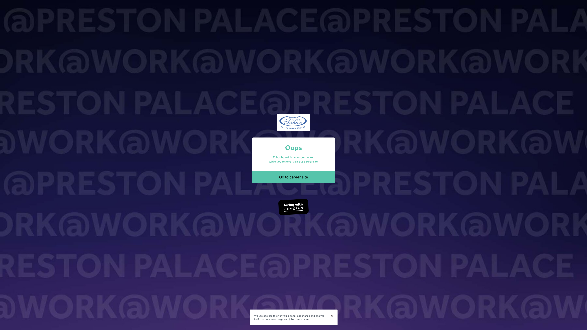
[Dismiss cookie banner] (332, 316)
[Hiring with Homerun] (293, 207)
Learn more (302, 319)
